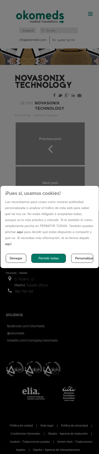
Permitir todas (48, 258)
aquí (20, 232)
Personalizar (84, 258)
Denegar (16, 258)
